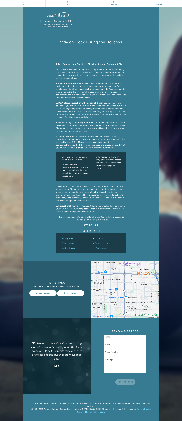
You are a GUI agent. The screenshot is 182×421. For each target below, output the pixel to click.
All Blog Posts (68, 238)
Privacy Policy (92, 412)
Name (107, 337)
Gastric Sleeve (68, 243)
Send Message (125, 382)
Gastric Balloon (101, 243)
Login (102, 412)
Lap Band (99, 238)
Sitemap (81, 412)
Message (109, 359)
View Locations (44, 293)
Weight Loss (100, 248)
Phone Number (111, 352)
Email (107, 344)
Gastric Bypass (68, 248)
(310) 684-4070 (71, 293)
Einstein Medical (144, 409)
